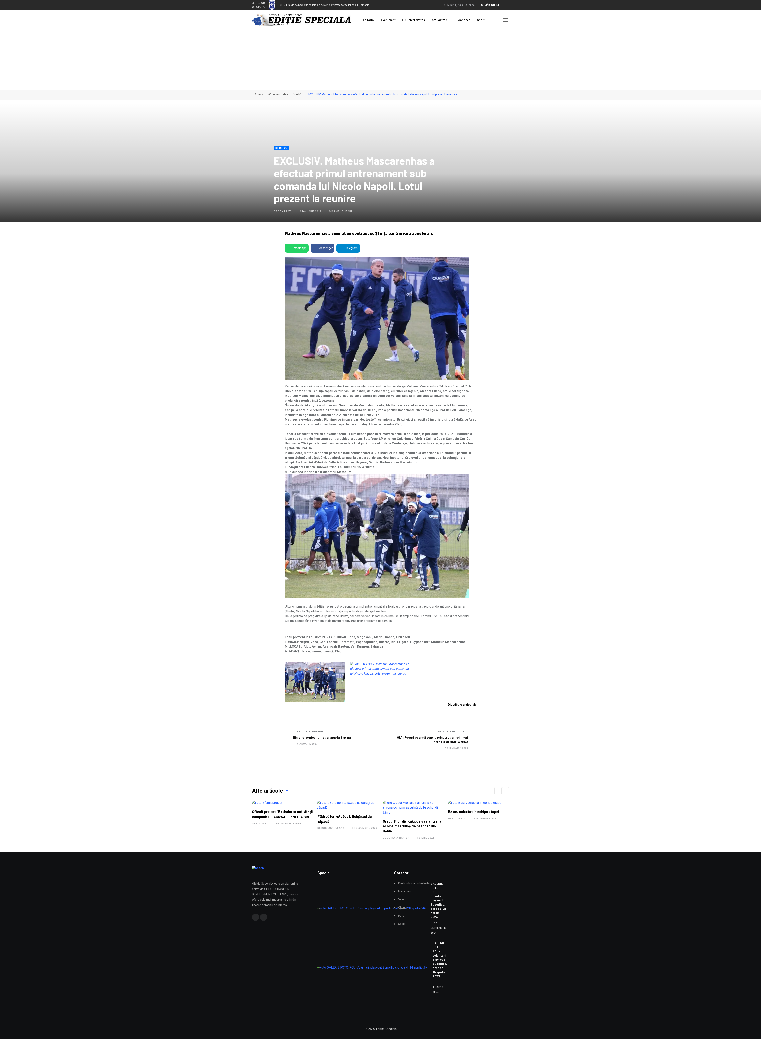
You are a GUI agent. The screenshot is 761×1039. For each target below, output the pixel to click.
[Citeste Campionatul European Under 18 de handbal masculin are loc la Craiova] (478, 805)
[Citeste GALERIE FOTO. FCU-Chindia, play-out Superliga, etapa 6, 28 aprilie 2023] (372, 908)
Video (402, 899)
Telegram (351, 248)
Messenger (326, 248)
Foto (401, 915)
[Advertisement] (380, 60)
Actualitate (439, 20)
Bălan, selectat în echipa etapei (408, 811)
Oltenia (402, 907)
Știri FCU (298, 94)
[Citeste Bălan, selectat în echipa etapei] (409, 803)
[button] (498, 790)
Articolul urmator (451, 731)
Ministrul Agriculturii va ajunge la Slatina (322, 737)
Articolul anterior (309, 731)
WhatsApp (300, 248)
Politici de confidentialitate (415, 883)
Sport (481, 20)
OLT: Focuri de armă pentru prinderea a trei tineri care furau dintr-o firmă (432, 739)
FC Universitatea (413, 20)
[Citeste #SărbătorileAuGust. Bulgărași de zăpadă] (282, 805)
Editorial (369, 20)
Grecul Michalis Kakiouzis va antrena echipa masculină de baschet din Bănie (346, 826)
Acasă (258, 94)
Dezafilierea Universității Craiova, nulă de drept (306, 4)
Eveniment (388, 20)
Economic (463, 20)
